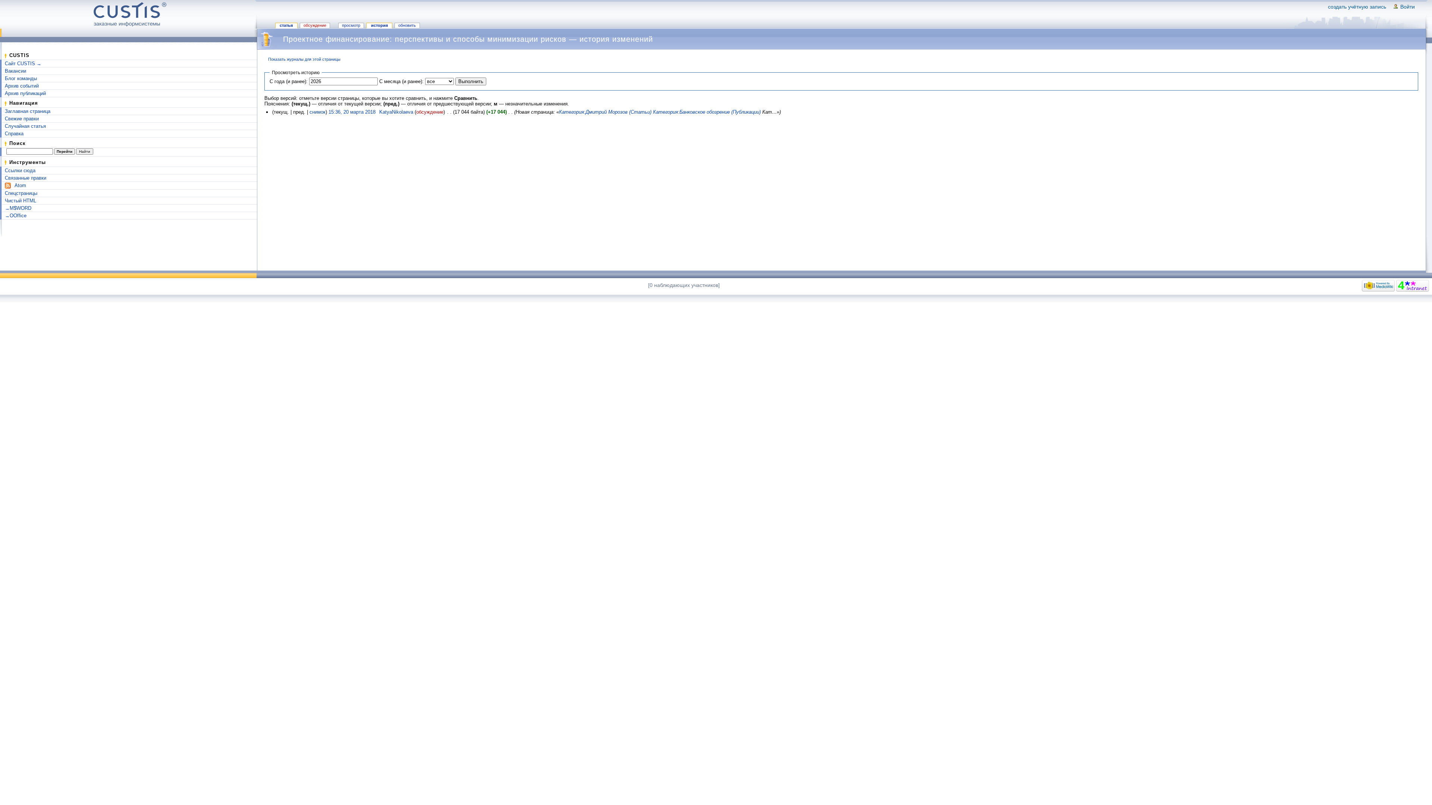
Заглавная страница (27, 111)
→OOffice (15, 215)
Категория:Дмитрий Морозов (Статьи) (605, 112)
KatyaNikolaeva (396, 112)
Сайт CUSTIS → (23, 63)
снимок (318, 112)
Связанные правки (25, 178)
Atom (20, 185)
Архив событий (22, 86)
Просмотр (351, 25)
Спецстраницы (21, 193)
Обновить (407, 25)
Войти (1407, 7)
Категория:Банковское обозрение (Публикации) (707, 112)
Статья (286, 25)
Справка (14, 133)
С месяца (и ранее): (401, 81)
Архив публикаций (25, 93)
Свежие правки (22, 118)
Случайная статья (25, 126)
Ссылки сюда (20, 170)
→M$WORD (18, 208)
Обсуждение (315, 25)
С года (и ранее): (289, 81)
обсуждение (429, 112)
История (379, 25)
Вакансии (15, 71)
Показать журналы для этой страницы (304, 59)
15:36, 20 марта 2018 (352, 112)
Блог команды (21, 78)
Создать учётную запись (1357, 7)
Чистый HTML (20, 200)
